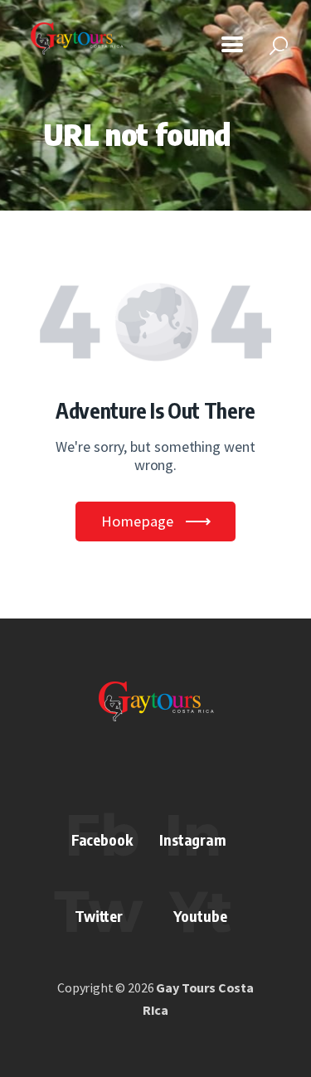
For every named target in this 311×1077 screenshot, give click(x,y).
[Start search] (279, 46)
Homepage (137, 521)
